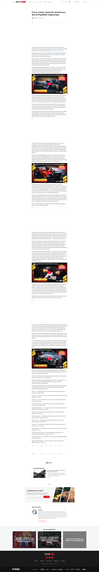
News (34, 1)
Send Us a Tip (49, 560)
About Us (36, 560)
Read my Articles (42, 521)
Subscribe (46, 496)
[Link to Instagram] (67, 2)
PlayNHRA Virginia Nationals (56, 50)
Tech (37, 1)
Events (45, 1)
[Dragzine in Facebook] (47, 558)
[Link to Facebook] (64, 2)
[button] (49, 34)
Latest (30, 1)
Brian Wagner (49, 477)
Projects (41, 1)
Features (50, 1)
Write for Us (56, 560)
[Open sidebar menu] (13, 2)
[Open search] (61, 2)
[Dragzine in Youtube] (52, 558)
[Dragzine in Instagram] (49, 558)
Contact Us (42, 560)
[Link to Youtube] (69, 2)
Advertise (63, 560)
